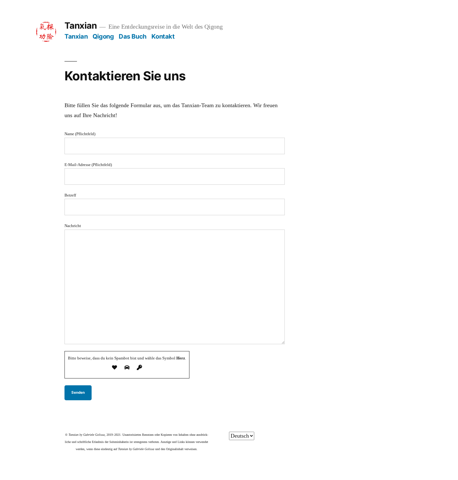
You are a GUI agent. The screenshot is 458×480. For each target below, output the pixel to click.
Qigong (103, 36)
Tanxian (80, 25)
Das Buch (133, 36)
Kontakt (162, 36)
